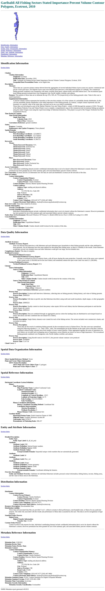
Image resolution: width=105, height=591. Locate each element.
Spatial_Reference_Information (11, 50)
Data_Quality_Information (9, 47)
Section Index (5, 68)
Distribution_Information (9, 54)
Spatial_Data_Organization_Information (14, 49)
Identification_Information (9, 45)
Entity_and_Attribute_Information (12, 52)
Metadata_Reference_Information (12, 56)
